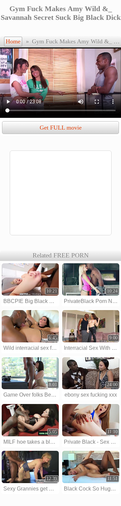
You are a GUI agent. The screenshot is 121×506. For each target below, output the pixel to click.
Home (13, 41)
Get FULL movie (61, 127)
